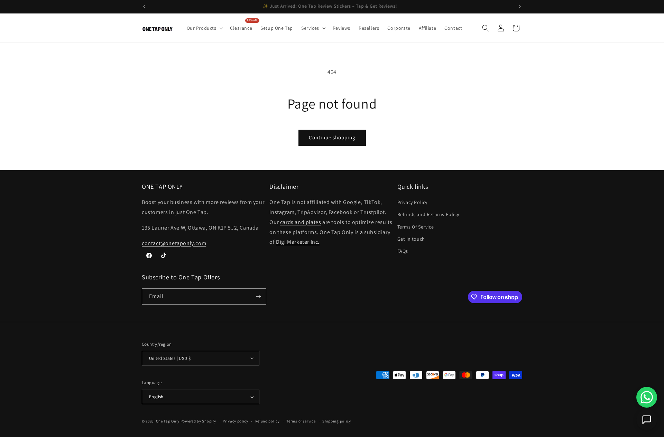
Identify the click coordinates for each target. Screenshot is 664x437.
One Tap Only (167, 421)
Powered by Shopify (198, 421)
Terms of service (300, 421)
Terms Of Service (415, 227)
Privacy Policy (412, 202)
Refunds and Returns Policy (428, 214)
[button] (204, 28)
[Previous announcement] (144, 6)
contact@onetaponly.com (174, 243)
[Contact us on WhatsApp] (646, 397)
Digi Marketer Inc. (298, 241)
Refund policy (267, 421)
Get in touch (411, 239)
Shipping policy (336, 421)
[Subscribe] (258, 296)
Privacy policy (235, 421)
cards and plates (300, 222)
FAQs (402, 251)
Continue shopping (332, 137)
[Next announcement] (519, 6)
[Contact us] (646, 419)
